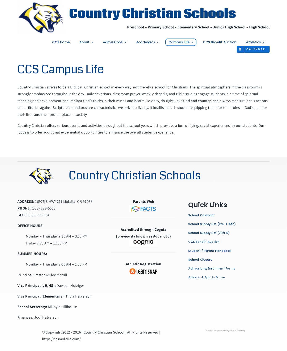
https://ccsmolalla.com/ (61, 338)
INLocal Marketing (237, 330)
